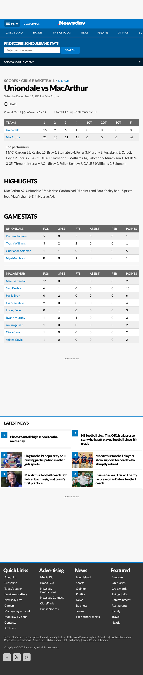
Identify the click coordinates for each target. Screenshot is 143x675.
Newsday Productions (48, 590)
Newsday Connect (52, 597)
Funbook (117, 577)
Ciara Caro (13, 332)
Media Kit (46, 577)
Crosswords (119, 588)
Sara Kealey (13, 288)
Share (13, 104)
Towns (80, 611)
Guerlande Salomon (18, 250)
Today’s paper (13, 588)
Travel (116, 616)
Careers (9, 605)
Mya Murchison (16, 258)
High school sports (88, 616)
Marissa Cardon (16, 281)
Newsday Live (13, 599)
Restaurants (119, 605)
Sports (37, 32)
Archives (10, 628)
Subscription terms (36, 637)
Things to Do (120, 594)
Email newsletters (15, 594)
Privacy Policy (57, 637)
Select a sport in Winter (19, 61)
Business (81, 605)
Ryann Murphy (15, 317)
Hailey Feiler (14, 310)
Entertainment (121, 599)
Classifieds (47, 603)
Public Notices (49, 609)
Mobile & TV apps (15, 616)
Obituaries (118, 583)
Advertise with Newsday (47, 639)
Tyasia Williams (16, 243)
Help (65, 639)
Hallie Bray (13, 295)
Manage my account (17, 611)
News (84, 32)
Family (116, 611)
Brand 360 (47, 583)
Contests (10, 622)
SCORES (11, 80)
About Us (10, 577)
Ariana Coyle (14, 339)
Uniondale (12, 130)
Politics (80, 594)
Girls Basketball (38, 80)
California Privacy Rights (81, 637)
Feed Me (102, 32)
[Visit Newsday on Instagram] (27, 657)
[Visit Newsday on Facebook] (7, 657)
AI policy (75, 639)
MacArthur (13, 137)
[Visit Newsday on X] (17, 657)
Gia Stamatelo (15, 303)
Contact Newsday (120, 637)
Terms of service (13, 637)
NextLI (116, 622)
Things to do (62, 32)
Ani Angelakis (14, 325)
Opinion (123, 32)
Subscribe (10, 583)
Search (70, 50)
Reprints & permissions (17, 639)
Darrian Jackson (16, 236)
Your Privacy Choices (95, 639)
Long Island (14, 32)
